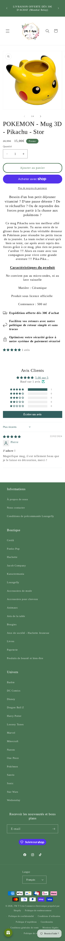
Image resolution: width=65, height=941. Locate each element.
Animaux (12, 607)
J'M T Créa (19, 906)
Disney (11, 699)
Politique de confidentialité (21, 916)
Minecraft (12, 741)
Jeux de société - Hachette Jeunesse (28, 632)
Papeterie (12, 649)
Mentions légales (50, 927)
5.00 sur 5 (42, 377)
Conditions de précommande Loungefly (30, 516)
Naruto (11, 749)
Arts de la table (16, 616)
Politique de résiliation (34, 933)
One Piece (13, 757)
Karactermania (15, 573)
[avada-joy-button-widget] (8, 933)
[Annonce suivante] (58, 8)
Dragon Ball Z (15, 707)
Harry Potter (14, 715)
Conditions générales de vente (24, 927)
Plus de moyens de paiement (32, 188)
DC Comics (13, 690)
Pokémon (12, 766)
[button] (7, 31)
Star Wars (12, 791)
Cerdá (10, 540)
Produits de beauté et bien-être (25, 658)
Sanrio (11, 774)
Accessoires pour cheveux (22, 599)
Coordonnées (47, 922)
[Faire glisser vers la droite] (40, 116)
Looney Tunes (15, 724)
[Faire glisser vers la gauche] (24, 116)
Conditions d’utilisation (49, 916)
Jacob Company (16, 565)
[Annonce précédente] (7, 8)
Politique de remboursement (38, 910)
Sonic (10, 783)
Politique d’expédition (26, 922)
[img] (12, 436)
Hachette (12, 556)
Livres (10, 641)
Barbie (11, 682)
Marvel (11, 732)
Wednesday (13, 800)
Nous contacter (16, 507)
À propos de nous (17, 499)
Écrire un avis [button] (32, 414)
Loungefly (13, 582)
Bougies (12, 624)
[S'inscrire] (54, 828)
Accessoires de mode (19, 590)
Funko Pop (13, 548)
